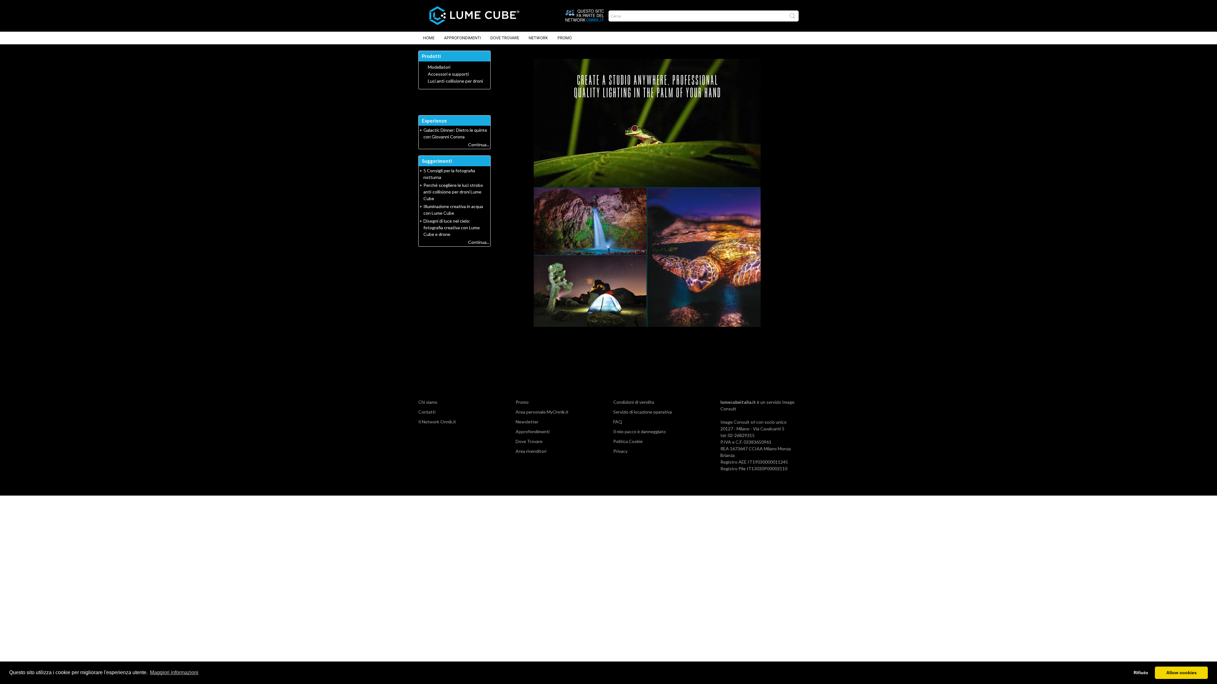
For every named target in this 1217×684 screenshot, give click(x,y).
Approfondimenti (462, 37)
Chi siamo (427, 402)
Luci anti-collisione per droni (455, 81)
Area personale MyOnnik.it (542, 412)
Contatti (426, 412)
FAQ (617, 421)
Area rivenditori (531, 451)
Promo (564, 37)
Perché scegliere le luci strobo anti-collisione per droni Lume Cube (453, 191)
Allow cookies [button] (1181, 672)
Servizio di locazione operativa (642, 412)
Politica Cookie (628, 441)
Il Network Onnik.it (437, 421)
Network (538, 37)
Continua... (478, 144)
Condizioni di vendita (633, 402)
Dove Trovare (504, 37)
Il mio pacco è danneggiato (639, 431)
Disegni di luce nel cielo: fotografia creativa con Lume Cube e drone (451, 227)
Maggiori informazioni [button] (174, 672)
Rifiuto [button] (1141, 672)
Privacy (620, 451)
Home (429, 37)
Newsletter (527, 421)
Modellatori (439, 67)
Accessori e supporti (448, 74)
